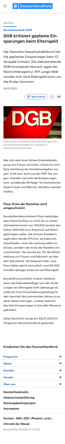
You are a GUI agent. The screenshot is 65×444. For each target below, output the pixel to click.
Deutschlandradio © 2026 (21, 429)
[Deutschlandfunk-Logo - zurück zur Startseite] (33, 6)
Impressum (11, 408)
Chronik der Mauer (16, 423)
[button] (5, 6)
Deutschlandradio (16, 392)
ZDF (27, 418)
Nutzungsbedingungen (19, 403)
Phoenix (38, 418)
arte (48, 418)
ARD (19, 418)
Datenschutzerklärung (18, 397)
